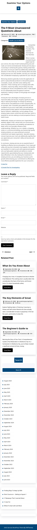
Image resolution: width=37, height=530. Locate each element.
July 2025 (7, 384)
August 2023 (8, 472)
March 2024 (7, 445)
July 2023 (7, 476)
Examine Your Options (18, 2)
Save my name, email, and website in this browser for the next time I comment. (18, 240)
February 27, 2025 (8, 34)
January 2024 (8, 453)
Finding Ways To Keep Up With (13, 490)
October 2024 (8, 419)
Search (18, 360)
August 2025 (8, 381)
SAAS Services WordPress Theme (14, 527)
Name (3, 208)
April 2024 (7, 441)
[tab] (18, 8)
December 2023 (9, 457)
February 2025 (8, 403)
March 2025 (7, 400)
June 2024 (7, 434)
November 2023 (9, 460)
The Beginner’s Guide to (15, 328)
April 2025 (7, 396)
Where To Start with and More (13, 506)
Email (3, 218)
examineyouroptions (24, 34)
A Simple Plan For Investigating (10, 167)
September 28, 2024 (11, 269)
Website (3, 227)
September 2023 (9, 468)
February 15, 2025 (10, 301)
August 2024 (8, 426)
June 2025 (7, 388)
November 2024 (9, 415)
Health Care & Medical (16, 40)
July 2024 (7, 430)
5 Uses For (4, 164)
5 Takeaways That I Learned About (14, 498)
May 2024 (7, 438)
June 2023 (7, 479)
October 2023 (8, 464)
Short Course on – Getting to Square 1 (15, 494)
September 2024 (9, 422)
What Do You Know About (16, 265)
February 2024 (8, 449)
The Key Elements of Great (16, 297)
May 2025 (7, 392)
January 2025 (8, 407)
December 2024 (9, 411)
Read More (8, 287)
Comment (4, 182)
